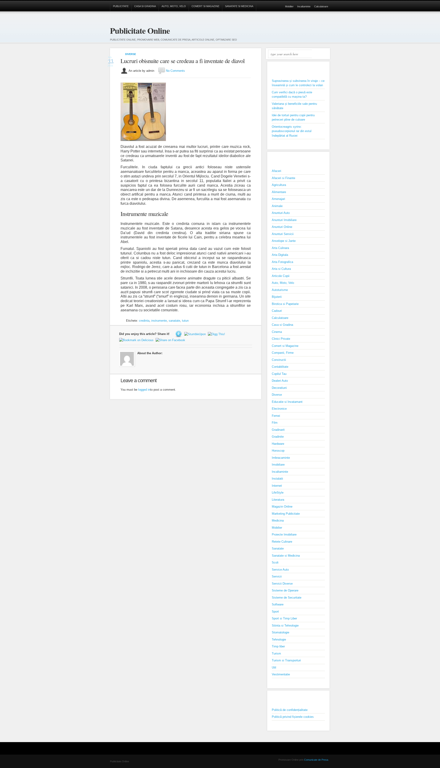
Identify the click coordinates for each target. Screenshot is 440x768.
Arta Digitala (280, 255)
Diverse (130, 54)
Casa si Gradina (145, 6)
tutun (185, 320)
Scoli (275, 562)
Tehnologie (279, 639)
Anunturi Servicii (283, 234)
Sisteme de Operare (285, 590)
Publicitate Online (140, 30)
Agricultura (279, 185)
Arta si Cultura (281, 269)
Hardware (278, 443)
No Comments (175, 70)
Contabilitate (280, 366)
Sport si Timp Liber (284, 618)
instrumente (159, 320)
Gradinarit (278, 429)
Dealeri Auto (280, 380)
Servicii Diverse (282, 583)
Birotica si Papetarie (285, 304)
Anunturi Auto (281, 213)
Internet (277, 485)
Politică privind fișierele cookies (293, 716)
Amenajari (278, 199)
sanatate (174, 320)
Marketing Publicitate (286, 513)
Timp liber (278, 646)
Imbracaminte (281, 457)
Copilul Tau (279, 374)
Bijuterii (277, 296)
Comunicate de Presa (316, 759)
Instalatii (277, 478)
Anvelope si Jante (284, 241)
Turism (276, 653)
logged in (144, 389)
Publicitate (121, 6)
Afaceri (276, 171)
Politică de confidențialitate (290, 710)
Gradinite (278, 436)
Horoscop (278, 450)
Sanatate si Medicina (239, 6)
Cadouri (277, 310)
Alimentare (279, 192)
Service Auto (280, 569)
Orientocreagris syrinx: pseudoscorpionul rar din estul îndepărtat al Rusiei (291, 131)
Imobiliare (278, 464)
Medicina (278, 520)
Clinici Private (281, 338)
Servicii (277, 576)
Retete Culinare (282, 541)
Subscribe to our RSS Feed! (326, 27)
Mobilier (289, 6)
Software (277, 604)
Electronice (279, 408)
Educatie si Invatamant (287, 401)
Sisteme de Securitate (286, 597)
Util (274, 667)
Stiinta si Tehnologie (285, 625)
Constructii (279, 360)
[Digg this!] (217, 334)
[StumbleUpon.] (195, 334)
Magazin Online (282, 506)
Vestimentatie (281, 674)
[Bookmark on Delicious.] (137, 340)
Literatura (278, 499)
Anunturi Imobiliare (284, 220)
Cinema (277, 332)
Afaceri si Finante (283, 178)
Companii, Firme (283, 352)
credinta (144, 320)
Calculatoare (321, 6)
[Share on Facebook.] (171, 340)
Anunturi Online (282, 227)
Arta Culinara (280, 248)
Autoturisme (280, 290)
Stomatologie (280, 632)
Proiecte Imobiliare (284, 534)
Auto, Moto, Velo (174, 6)
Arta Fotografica (282, 262)
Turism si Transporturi (286, 660)
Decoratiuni (279, 388)
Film (275, 422)
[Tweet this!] (179, 334)
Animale (277, 206)
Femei (276, 415)
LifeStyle (277, 492)
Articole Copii (280, 276)
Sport (275, 611)
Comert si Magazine (205, 6)
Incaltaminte (304, 6)
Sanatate (278, 548)
